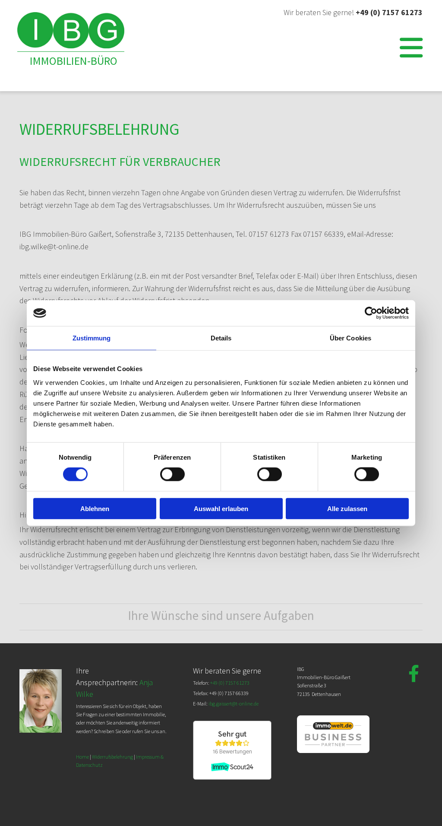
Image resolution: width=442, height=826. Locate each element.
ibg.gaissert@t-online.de (233, 703)
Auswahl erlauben (221, 508)
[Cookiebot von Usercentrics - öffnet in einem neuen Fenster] (371, 313)
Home (82, 756)
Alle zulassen (347, 508)
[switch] (172, 474)
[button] (290, 39)
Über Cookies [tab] (350, 338)
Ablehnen (94, 508)
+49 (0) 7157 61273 (389, 12)
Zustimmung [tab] (92, 338)
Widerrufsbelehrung (112, 756)
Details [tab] (221, 338)
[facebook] (414, 673)
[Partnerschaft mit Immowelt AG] (333, 750)
